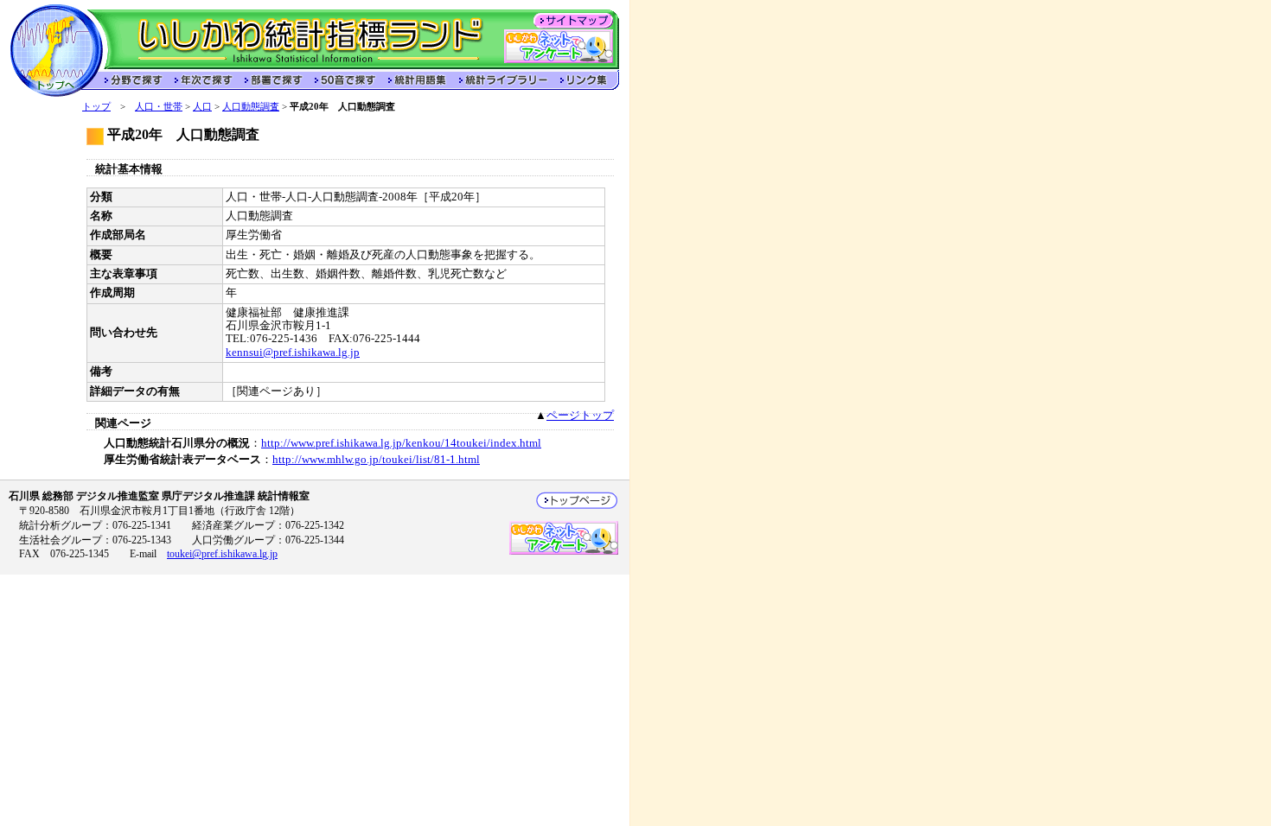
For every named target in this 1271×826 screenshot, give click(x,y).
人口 (202, 106)
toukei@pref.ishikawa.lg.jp (222, 554)
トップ (96, 106)
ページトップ (580, 416)
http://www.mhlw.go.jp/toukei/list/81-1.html (376, 460)
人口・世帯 (158, 106)
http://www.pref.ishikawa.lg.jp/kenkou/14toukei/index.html (401, 443)
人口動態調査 (250, 106)
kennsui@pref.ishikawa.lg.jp (293, 352)
